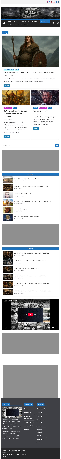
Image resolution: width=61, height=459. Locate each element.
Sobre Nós (27, 413)
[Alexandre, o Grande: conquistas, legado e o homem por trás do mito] (8, 187)
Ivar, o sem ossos (40, 111)
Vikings (16, 69)
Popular (31, 174)
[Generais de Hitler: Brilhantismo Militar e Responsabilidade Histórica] (8, 277)
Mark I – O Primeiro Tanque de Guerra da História (26, 178)
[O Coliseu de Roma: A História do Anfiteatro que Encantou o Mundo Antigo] (8, 202)
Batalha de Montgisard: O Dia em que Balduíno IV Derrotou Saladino (31, 260)
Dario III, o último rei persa (20, 209)
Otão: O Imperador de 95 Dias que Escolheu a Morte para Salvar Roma (31, 253)
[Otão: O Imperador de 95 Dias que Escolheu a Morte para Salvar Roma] (8, 254)
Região (10, 25)
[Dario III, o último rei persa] (8, 210)
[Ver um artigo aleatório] (58, 23)
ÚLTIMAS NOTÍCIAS (24, 21)
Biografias (19, 25)
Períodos (34, 21)
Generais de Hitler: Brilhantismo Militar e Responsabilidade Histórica (31, 276)
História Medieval (7, 107)
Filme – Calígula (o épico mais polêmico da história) (26, 216)
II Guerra (39, 413)
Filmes (26, 25)
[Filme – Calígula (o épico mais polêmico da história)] (8, 217)
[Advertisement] (30, 160)
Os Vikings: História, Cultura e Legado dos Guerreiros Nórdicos (15, 114)
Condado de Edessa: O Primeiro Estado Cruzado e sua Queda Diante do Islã (33, 291)
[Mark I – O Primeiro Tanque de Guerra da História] (8, 179)
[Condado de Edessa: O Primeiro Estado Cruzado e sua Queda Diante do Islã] (8, 292)
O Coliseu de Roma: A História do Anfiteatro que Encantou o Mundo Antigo (32, 201)
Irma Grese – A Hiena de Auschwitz (22, 194)
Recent (31, 249)
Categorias (44, 21)
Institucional (12, 21)
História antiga (41, 409)
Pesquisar (57, 146)
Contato (26, 430)
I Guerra (39, 426)
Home (26, 409)
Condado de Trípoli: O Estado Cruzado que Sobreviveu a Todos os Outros (32, 283)
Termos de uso (29, 422)
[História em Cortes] (30, 8)
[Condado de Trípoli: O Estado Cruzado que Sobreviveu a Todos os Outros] (8, 284)
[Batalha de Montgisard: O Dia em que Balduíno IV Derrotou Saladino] (8, 261)
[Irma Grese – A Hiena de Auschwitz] (8, 195)
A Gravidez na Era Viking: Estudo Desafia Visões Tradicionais (29, 72)
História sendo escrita (8, 69)
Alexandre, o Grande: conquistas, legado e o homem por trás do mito (31, 186)
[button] (16, 21)
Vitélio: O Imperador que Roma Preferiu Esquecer (26, 268)
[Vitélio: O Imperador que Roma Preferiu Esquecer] (8, 269)
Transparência (28, 426)
